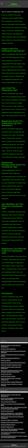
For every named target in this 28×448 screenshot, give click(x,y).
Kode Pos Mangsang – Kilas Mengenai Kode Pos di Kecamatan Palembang (14, 408)
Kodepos (14, 4)
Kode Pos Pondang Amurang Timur (11, 364)
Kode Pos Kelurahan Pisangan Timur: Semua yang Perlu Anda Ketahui (14, 436)
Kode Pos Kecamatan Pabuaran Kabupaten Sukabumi (13, 351)
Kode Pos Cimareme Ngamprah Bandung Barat (13, 404)
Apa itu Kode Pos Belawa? (8, 401)
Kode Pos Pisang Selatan (8, 376)
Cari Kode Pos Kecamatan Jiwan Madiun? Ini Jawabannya (13, 433)
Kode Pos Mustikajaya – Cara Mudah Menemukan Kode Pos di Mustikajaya (12, 413)
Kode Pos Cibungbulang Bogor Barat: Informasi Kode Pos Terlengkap (12, 371)
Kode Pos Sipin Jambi (7, 411)
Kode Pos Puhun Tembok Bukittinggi (12, 382)
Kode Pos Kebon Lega (7, 426)
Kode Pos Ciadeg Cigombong (9, 420)
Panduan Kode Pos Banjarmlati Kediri (12, 422)
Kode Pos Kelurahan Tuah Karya (10, 358)
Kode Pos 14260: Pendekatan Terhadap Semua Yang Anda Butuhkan (12, 429)
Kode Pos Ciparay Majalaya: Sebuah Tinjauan (11, 384)
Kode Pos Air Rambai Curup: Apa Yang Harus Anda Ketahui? (12, 398)
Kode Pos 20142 (5, 360)
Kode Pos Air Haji (6, 374)
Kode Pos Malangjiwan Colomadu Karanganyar (11, 379)
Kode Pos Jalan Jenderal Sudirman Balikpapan (11, 367)
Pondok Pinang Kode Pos (8, 349)
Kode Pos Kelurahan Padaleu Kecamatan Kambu (13, 355)
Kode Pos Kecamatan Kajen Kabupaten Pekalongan (12, 417)
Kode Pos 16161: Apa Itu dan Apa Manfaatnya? (11, 346)
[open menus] (1, 4)
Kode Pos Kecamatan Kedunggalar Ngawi (13, 362)
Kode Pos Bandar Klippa (8, 424)
